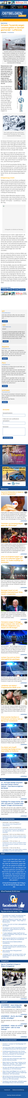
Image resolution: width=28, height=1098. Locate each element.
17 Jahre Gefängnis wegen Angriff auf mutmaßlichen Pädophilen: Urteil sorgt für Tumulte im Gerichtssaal (15, 934)
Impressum (7, 1089)
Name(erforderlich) (7, 413)
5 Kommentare (10, 32)
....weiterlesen (23, 520)
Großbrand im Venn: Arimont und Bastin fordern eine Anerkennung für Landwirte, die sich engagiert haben (14, 837)
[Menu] (2, 20)
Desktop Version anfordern (14, 1095)
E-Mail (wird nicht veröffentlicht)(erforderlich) (11, 419)
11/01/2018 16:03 (6, 392)
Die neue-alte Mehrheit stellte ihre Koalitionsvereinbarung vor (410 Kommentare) (14, 1068)
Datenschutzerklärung (18, 1089)
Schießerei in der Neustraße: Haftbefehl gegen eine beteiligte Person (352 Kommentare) (15, 1082)
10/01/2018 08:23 (6, 312)
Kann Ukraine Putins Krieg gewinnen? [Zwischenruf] (12, 824)
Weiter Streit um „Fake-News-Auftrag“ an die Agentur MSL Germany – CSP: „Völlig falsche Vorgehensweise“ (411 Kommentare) (14, 1064)
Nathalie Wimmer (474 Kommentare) (12, 1056)
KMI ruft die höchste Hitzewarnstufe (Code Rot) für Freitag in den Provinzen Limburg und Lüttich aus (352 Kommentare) (14, 1078)
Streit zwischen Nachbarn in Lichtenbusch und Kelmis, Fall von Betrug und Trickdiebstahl (15, 938)
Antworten (5, 321)
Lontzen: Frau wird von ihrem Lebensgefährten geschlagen (15, 925)
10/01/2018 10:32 (6, 348)
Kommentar (5, 426)
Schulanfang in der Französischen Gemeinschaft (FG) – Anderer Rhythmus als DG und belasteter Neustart (14, 929)
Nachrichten (4, 23)
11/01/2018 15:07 (6, 364)
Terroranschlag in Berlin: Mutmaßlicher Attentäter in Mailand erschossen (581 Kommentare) (15, 1048)
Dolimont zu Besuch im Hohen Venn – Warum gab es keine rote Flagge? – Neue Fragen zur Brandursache (14, 921)
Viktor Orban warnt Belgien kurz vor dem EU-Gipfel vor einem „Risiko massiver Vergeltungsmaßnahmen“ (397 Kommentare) (15, 1072)
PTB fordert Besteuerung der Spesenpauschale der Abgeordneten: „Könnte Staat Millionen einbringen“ (14, 831)
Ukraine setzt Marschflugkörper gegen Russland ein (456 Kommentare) (14, 1059)
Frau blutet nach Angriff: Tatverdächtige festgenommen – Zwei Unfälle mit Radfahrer (14, 916)
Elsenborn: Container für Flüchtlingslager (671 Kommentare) (14, 1044)
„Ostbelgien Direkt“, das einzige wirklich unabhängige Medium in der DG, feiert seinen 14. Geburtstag (15, 851)
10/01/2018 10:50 (7, 326)
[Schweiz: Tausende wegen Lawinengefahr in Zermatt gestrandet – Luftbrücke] (14, 42)
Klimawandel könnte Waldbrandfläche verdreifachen (12, 942)
